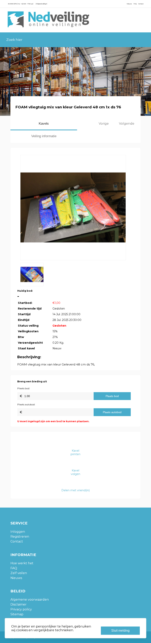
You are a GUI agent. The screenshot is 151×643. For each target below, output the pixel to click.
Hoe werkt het (21, 563)
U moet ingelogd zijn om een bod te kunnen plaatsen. (53, 421)
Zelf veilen (18, 573)
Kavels (44, 123)
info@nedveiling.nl (41, 4)
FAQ (135, 4)
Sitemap (16, 614)
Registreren (19, 536)
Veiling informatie (43, 136)
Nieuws (129, 4)
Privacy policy (21, 609)
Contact (141, 4)
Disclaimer (18, 604)
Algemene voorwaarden (29, 599)
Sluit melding (120, 630)
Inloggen (17, 531)
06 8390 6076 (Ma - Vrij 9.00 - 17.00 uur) (20, 4)
